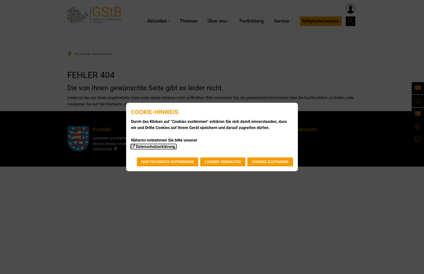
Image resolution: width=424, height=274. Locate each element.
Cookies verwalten (223, 162)
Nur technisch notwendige (167, 162)
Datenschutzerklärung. (156, 146)
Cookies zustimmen (270, 162)
